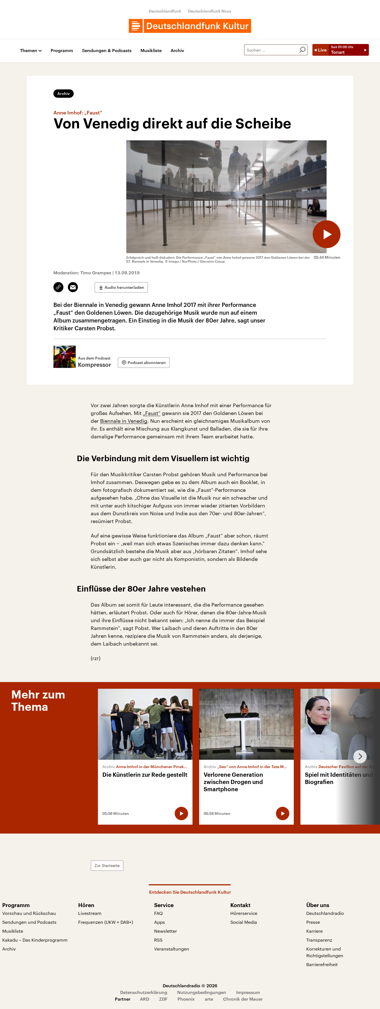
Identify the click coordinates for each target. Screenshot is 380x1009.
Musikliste (151, 50)
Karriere (314, 931)
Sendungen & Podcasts (107, 50)
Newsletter (165, 931)
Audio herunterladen (124, 287)
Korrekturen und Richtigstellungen (324, 952)
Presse (313, 922)
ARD (144, 998)
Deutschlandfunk (165, 11)
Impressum (248, 992)
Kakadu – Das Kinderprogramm (35, 939)
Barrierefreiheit (322, 964)
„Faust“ (152, 413)
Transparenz (319, 939)
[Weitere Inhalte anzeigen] (357, 757)
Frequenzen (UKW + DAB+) (105, 922)
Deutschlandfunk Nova (209, 11)
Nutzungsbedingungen (201, 992)
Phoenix (186, 998)
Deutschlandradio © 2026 (190, 985)
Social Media (243, 922)
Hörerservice (243, 913)
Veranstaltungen (171, 948)
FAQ (158, 913)
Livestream (90, 913)
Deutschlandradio (325, 913)
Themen (28, 50)
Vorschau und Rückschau (29, 913)
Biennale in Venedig (123, 421)
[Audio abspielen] (326, 234)
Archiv (177, 50)
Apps (159, 922)
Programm (62, 50)
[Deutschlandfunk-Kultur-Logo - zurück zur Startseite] (190, 26)
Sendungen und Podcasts (29, 922)
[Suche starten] (302, 50)
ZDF (163, 998)
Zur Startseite (107, 865)
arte (209, 998)
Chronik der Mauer (243, 998)
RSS (158, 939)
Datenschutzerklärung (143, 992)
